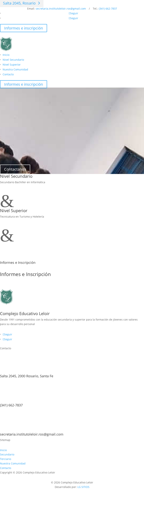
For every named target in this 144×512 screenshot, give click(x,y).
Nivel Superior (12, 64)
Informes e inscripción (23, 28)
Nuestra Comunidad (15, 69)
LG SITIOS (83, 487)
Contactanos (15, 169)
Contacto (8, 74)
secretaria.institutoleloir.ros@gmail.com (61, 8)
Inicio (6, 55)
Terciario (5, 459)
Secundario (7, 454)
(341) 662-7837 (108, 8)
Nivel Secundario (13, 59)
